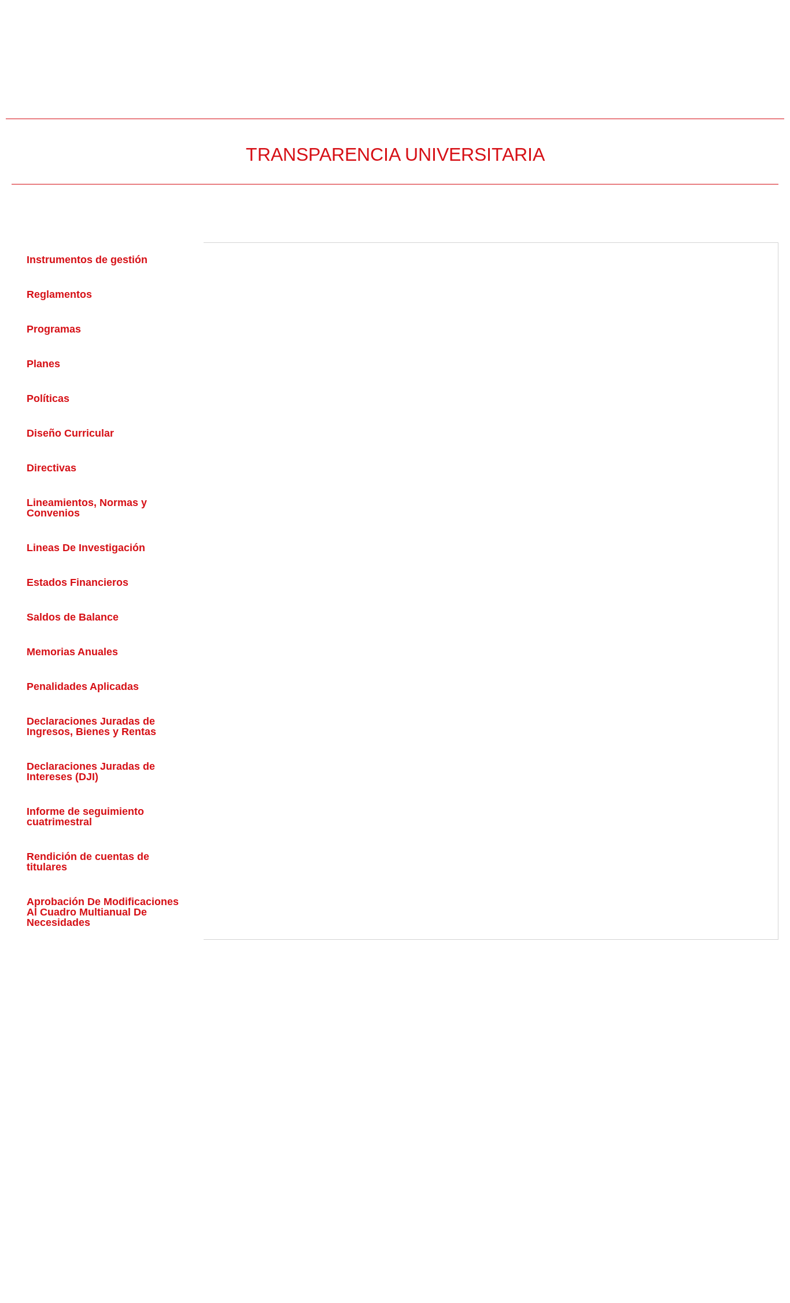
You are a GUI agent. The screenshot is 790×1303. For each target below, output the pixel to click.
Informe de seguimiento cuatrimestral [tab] (85, 817)
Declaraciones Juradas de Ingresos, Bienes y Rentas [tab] (91, 726)
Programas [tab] (54, 329)
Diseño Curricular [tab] (70, 433)
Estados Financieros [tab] (77, 582)
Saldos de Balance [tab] (73, 617)
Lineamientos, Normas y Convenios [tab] (87, 508)
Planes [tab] (43, 364)
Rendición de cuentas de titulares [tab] (88, 862)
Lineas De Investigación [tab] (86, 547)
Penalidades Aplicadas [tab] (83, 686)
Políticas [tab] (48, 398)
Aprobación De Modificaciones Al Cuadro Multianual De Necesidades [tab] (103, 912)
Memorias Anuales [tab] (72, 652)
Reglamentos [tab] (59, 294)
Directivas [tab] (51, 468)
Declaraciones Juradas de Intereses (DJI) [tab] (91, 771)
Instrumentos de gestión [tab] (87, 259)
